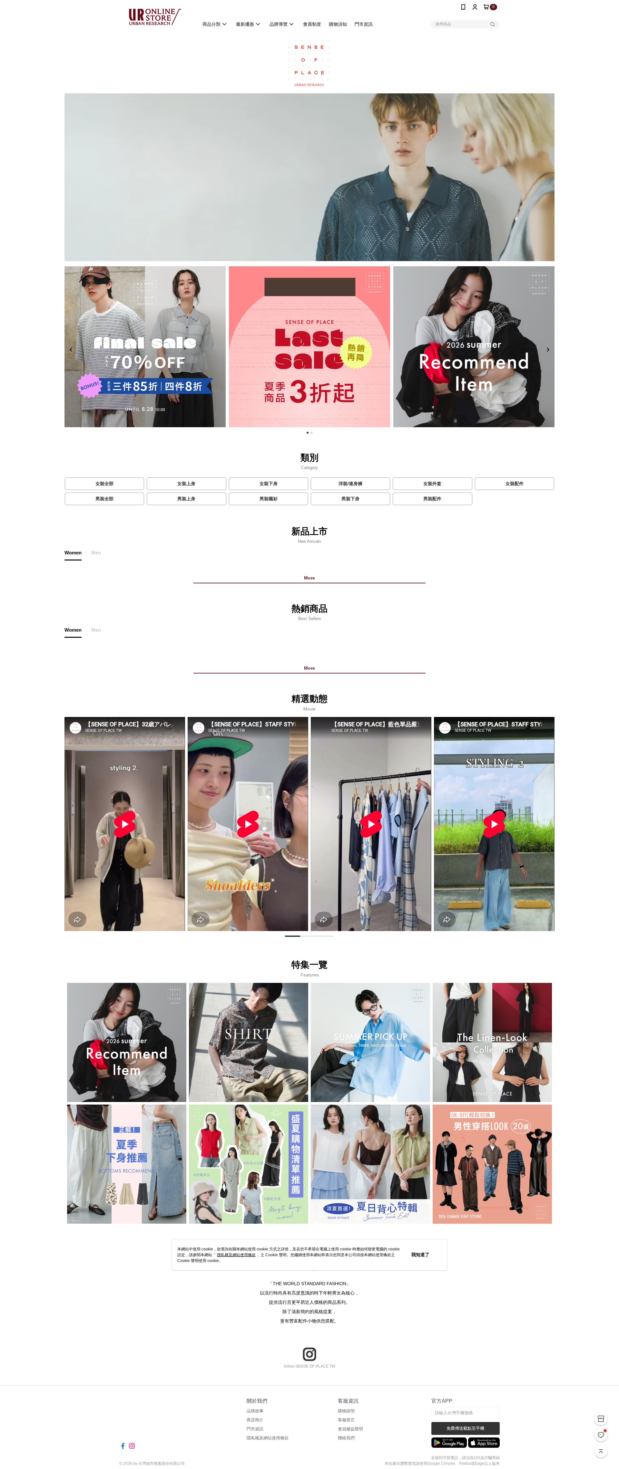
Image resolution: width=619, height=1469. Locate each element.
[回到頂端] (600, 1451)
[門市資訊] (600, 1418)
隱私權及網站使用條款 (236, 1255)
